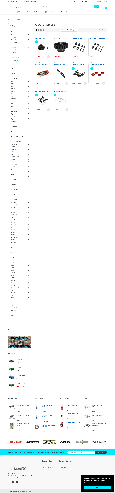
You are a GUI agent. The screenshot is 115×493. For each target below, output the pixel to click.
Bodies (86, 399)
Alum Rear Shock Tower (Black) (42, 91)
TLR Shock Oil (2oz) (72, 405)
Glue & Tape (38, 399)
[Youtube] (17, 482)
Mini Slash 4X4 (20, 383)
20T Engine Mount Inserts (97, 38)
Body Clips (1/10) (97, 415)
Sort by (64, 30)
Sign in (105, 1)
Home (10, 20)
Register (99, 1)
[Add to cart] (66, 83)
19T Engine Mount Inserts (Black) (79, 38)
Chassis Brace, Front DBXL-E (61, 64)
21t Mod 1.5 (57, 38)
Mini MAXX (19, 359)
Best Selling (70, 30)
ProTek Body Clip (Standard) (97, 406)
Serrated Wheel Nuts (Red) (97, 64)
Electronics (12, 399)
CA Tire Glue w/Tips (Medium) (47, 406)
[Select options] (48, 56)
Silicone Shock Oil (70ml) (74, 422)
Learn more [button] (87, 483)
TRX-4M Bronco (20, 375)
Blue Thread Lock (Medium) (47, 416)
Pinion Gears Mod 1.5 (41, 38)
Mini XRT (18, 367)
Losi (36, 36)
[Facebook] (9, 482)
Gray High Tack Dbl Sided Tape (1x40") (49, 425)
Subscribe (101, 452)
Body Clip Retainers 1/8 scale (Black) (99, 424)
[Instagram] (13, 482)
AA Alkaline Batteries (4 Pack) (23, 424)
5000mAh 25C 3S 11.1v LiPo (22, 406)
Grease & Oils (64, 399)
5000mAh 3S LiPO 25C (22, 415)
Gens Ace (37, 62)
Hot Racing (56, 36)
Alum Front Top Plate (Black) (79, 64)
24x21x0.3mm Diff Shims (61, 91)
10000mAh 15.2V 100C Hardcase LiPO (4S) (42, 64)
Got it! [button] (97, 487)
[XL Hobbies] (18, 7)
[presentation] (28, 354)
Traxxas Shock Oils (72, 413)
